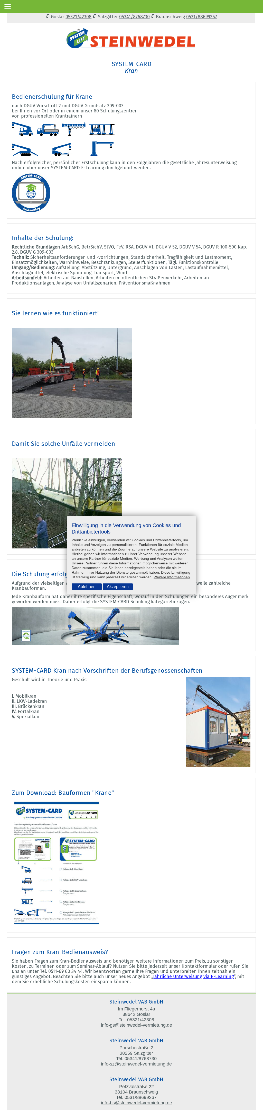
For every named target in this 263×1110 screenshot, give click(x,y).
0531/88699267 (201, 17)
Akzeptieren (118, 586)
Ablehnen (87, 586)
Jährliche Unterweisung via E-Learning (193, 976)
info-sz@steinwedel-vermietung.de (136, 1064)
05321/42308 (78, 17)
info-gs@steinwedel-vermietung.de (136, 1025)
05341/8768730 (134, 17)
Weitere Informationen (172, 577)
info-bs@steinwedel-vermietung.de (136, 1102)
